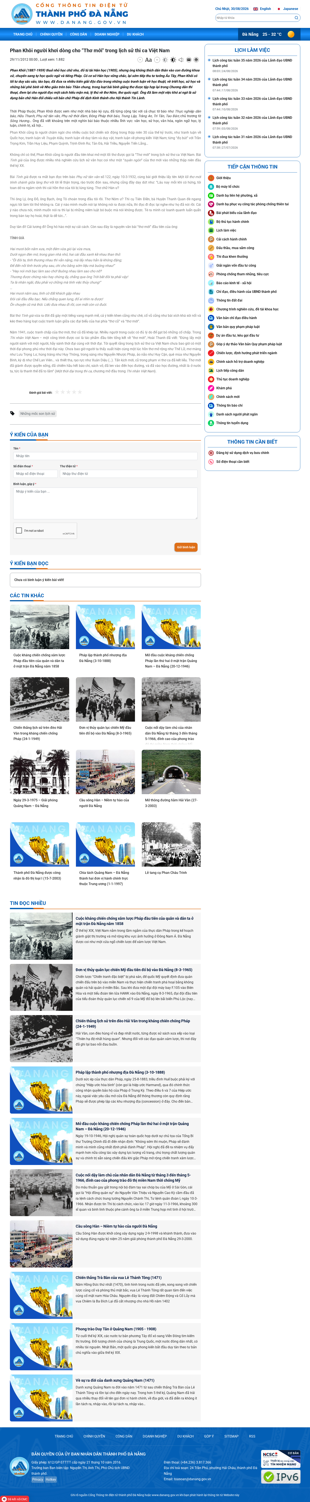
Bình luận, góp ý (24, 484)
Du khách (135, 34)
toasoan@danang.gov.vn (192, 1479)
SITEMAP (231, 1436)
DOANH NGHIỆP (155, 1436)
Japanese (290, 9)
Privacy (37, 1479)
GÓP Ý (209, 1436)
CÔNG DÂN (124, 1436)
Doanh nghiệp (107, 34)
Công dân (78, 34)
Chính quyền (51, 34)
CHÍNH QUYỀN (94, 1436)
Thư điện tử (69, 466)
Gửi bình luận (186, 547)
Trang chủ (22, 34)
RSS (252, 1436)
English (265, 9)
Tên (16, 448)
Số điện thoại (23, 466)
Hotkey (51, 1479)
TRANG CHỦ (64, 1436)
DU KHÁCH (185, 1436)
